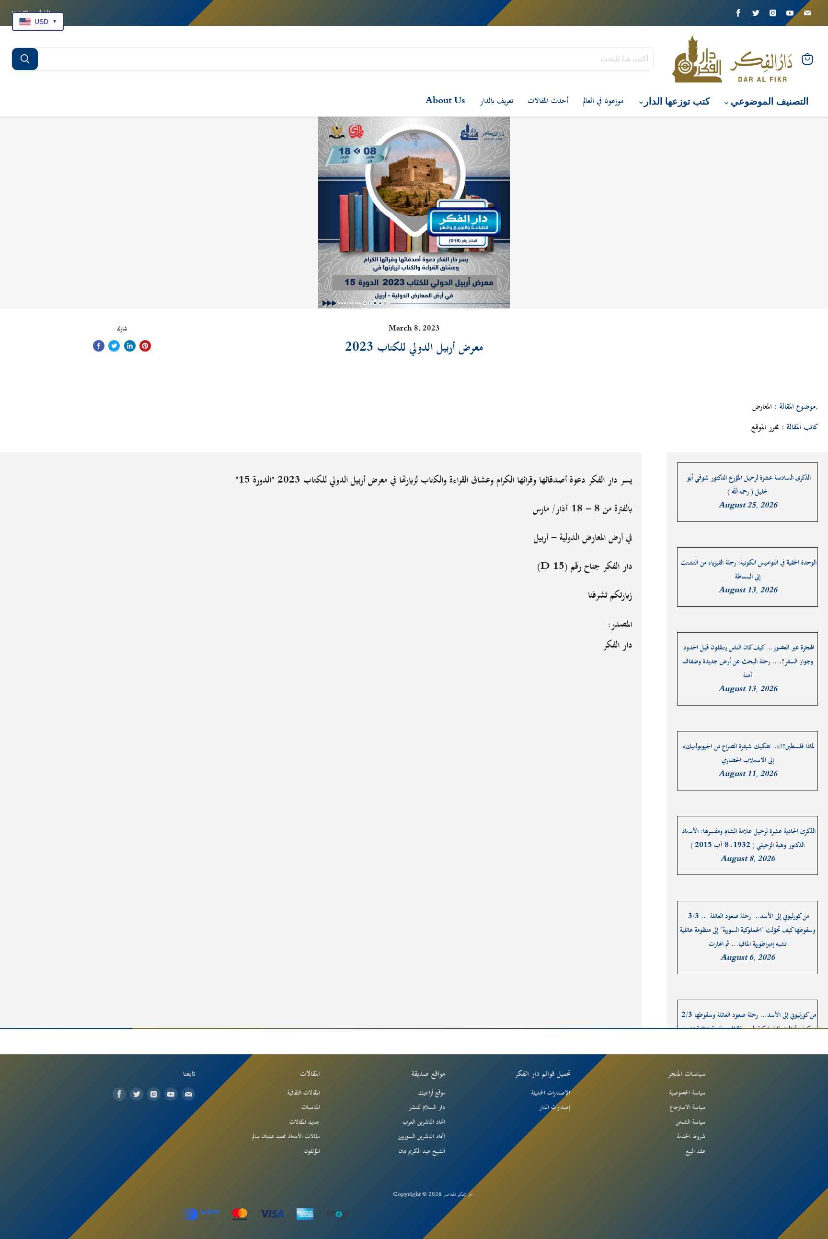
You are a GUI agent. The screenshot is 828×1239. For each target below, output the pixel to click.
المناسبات (310, 1107)
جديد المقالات (304, 1122)
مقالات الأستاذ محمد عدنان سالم (286, 1137)
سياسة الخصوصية (687, 1093)
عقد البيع (695, 1151)
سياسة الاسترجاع (687, 1107)
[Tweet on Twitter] (114, 346)
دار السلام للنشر (427, 1107)
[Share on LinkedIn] (130, 346)
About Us (445, 101)
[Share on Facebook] (98, 346)
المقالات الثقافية (304, 1093)
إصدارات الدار (554, 1107)
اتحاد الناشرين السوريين (421, 1137)
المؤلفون (312, 1151)
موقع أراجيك (431, 1093)
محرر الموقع (765, 427)
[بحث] (25, 59)
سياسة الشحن (690, 1122)
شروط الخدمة (691, 1137)
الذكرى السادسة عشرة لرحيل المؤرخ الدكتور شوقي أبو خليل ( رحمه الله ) (749, 485)
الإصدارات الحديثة (550, 1093)
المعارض (762, 407)
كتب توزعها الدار (676, 101)
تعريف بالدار (496, 101)
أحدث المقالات (548, 101)
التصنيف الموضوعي (768, 101)
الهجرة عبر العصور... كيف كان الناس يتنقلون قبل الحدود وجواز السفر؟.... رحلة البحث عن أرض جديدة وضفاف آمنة (748, 662)
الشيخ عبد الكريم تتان (422, 1151)
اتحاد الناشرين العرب (423, 1122)
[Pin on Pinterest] (145, 346)
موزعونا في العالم (603, 101)
